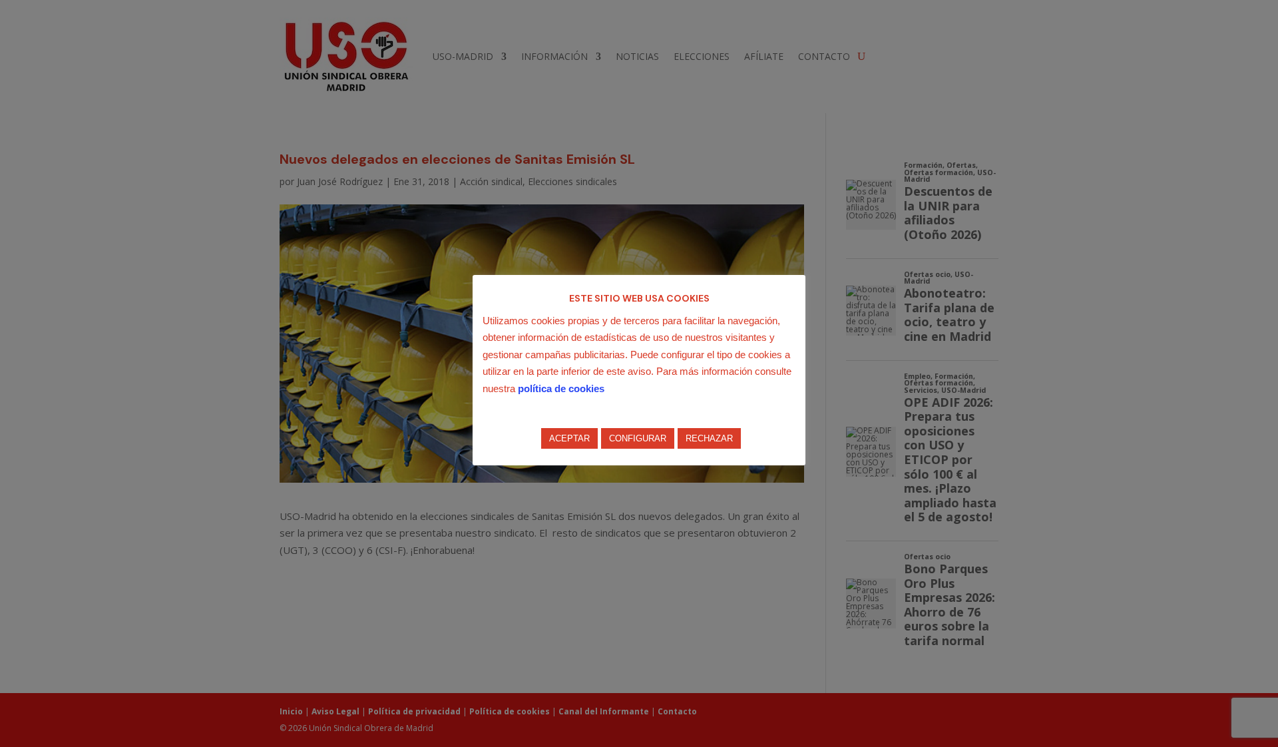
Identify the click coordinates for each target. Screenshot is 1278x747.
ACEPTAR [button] (569, 438)
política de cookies (561, 388)
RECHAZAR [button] (709, 438)
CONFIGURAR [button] (637, 438)
